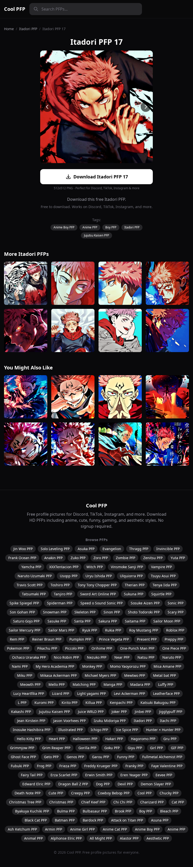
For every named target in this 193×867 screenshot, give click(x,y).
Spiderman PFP (59, 603)
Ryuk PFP (89, 630)
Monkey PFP (92, 666)
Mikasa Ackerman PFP (58, 675)
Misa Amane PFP (167, 666)
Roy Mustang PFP (143, 630)
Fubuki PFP (20, 765)
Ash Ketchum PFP (22, 829)
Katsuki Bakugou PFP (157, 702)
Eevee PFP (164, 775)
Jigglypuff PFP (170, 711)
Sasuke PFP (56, 621)
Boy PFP (110, 227)
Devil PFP (125, 784)
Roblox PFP (175, 630)
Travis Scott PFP (29, 585)
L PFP (22, 702)
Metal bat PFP (164, 675)
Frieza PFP (67, 765)
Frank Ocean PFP (22, 557)
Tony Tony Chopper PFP (97, 585)
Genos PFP (75, 756)
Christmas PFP (61, 802)
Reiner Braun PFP (46, 639)
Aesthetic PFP (158, 838)
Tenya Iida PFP (165, 585)
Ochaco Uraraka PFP (29, 657)
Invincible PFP (168, 548)
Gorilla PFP (87, 747)
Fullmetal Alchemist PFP (162, 756)
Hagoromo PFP (143, 738)
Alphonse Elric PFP (66, 838)
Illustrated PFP (70, 729)
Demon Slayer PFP (156, 784)
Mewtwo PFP (134, 675)
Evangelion (112, 548)
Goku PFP (112, 747)
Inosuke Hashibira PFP (31, 729)
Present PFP (147, 639)
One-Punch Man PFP (137, 648)
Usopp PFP (68, 575)
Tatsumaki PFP (34, 594)
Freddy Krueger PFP (100, 765)
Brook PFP (123, 811)
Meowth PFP (30, 684)
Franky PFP (134, 765)
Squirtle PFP (161, 594)
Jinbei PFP (143, 711)
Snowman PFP (54, 612)
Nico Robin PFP (66, 657)
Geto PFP (51, 756)
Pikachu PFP (47, 648)
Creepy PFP (80, 793)
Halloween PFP (85, 738)
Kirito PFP (69, 702)
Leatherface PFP (166, 693)
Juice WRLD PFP (91, 711)
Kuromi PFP (44, 702)
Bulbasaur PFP (95, 811)
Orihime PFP (101, 648)
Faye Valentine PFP (166, 765)
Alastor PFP (129, 838)
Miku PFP (24, 675)
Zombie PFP (125, 557)
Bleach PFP (169, 811)
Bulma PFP (66, 811)
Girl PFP (156, 747)
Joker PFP (119, 711)
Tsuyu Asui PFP (163, 575)
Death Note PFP (27, 793)
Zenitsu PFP (153, 557)
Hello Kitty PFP (29, 738)
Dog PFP (103, 784)
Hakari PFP (114, 738)
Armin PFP (53, 829)
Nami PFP (20, 666)
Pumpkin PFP (80, 639)
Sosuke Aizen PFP (145, 603)
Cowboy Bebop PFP (113, 793)
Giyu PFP (135, 747)
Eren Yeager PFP (134, 775)
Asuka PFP (86, 548)
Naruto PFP (171, 657)
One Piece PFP (174, 648)
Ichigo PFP (99, 729)
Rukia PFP (113, 630)
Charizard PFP (152, 802)
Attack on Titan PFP (127, 820)
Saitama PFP (135, 621)
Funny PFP (125, 756)
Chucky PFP (169, 793)
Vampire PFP (161, 566)
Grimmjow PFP (22, 747)
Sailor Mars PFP (61, 630)
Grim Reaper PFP (56, 747)
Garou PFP (100, 756)
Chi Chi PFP (122, 802)
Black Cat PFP (36, 820)
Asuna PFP (159, 820)
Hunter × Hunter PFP (163, 729)
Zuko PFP (78, 557)
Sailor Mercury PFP (24, 630)
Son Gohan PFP (22, 612)
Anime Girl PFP (82, 829)
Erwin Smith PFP (98, 775)
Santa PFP (82, 621)
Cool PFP (14, 9)
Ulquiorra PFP (131, 575)
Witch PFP (94, 566)
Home (9, 28)
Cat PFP (178, 802)
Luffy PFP (165, 684)
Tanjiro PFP (63, 594)
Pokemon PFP (18, 648)
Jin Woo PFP (23, 548)
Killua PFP (93, 702)
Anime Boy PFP (64, 227)
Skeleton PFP (84, 612)
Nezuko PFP (96, 657)
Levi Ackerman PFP (129, 693)
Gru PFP (169, 738)
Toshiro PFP (60, 585)
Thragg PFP (138, 548)
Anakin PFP (53, 557)
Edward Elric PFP (36, 784)
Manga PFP (113, 684)
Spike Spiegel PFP (24, 603)
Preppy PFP (174, 639)
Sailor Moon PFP (166, 621)
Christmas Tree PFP (25, 802)
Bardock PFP (93, 820)
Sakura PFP (108, 621)
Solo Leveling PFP (55, 548)
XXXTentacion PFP (63, 566)
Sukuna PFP (133, 594)
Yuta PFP (178, 557)
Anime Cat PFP (115, 829)
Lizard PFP (60, 693)
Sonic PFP (175, 603)
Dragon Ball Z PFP (73, 784)
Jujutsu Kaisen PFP (96, 235)
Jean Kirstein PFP (31, 720)
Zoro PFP (100, 557)
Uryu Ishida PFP (98, 575)
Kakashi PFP (21, 711)
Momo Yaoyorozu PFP (128, 666)
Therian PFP (134, 585)
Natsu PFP (145, 657)
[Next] (146, 107)
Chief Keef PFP (93, 802)
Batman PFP (65, 820)
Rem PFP (17, 639)
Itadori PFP (28, 28)
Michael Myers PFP (100, 675)
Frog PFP (44, 765)
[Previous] (47, 107)
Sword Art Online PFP (98, 594)
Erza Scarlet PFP (64, 775)
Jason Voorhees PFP (69, 720)
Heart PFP (57, 738)
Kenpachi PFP (121, 702)
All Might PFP (101, 838)
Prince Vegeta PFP (114, 639)
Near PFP (121, 657)
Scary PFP (175, 612)
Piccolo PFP (74, 648)
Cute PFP (56, 793)
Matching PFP (84, 684)
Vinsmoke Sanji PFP (127, 566)
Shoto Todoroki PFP (144, 612)
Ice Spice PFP (127, 729)
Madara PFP (140, 684)
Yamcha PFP (31, 566)
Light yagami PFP (91, 693)
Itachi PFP (168, 720)
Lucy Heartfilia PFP (28, 693)
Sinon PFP (112, 612)
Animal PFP (33, 838)
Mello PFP (57, 684)
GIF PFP (177, 747)
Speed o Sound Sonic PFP (101, 603)
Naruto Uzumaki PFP (35, 575)
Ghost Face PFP (23, 756)
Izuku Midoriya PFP (110, 720)
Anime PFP (89, 227)
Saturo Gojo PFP (26, 621)
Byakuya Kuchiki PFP (32, 811)
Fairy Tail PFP (31, 775)
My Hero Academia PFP (55, 666)
